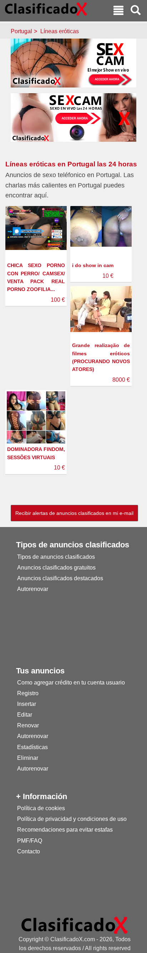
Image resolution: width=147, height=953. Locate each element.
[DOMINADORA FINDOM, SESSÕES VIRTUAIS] (37, 420)
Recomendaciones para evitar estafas (65, 830)
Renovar (28, 725)
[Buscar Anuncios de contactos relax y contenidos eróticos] (136, 11)
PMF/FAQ (29, 841)
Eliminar (27, 758)
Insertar (26, 704)
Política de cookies (41, 808)
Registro (28, 693)
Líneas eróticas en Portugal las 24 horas (71, 164)
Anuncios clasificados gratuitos (56, 568)
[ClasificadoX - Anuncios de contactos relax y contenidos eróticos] (74, 925)
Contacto (28, 851)
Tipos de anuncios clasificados (56, 557)
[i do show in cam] (101, 226)
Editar (24, 715)
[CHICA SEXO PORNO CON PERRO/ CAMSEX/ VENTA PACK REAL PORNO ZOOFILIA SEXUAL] (37, 228)
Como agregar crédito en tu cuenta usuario (71, 682)
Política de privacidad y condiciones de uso (72, 819)
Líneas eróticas (59, 31)
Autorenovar (32, 589)
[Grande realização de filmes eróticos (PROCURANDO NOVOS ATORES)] (101, 309)
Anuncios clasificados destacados (60, 578)
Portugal (21, 31)
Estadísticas (32, 747)
